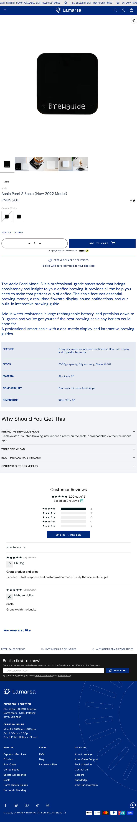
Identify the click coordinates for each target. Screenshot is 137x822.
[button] (49, 509)
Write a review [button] (68, 534)
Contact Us (81, 769)
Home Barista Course (16, 785)
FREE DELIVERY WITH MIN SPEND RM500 (83, 2)
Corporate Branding (15, 790)
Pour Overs (10, 764)
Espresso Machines (15, 754)
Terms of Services (44, 675)
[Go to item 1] (7, 164)
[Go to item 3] (36, 164)
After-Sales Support (86, 759)
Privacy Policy (64, 675)
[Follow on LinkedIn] (48, 805)
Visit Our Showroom (86, 785)
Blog (41, 759)
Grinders (9, 759)
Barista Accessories (15, 774)
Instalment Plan (48, 764)
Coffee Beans (11, 769)
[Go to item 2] (22, 164)
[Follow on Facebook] (5, 805)
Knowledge (81, 780)
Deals (7, 780)
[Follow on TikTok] (37, 805)
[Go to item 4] (51, 164)
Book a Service (83, 764)
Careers (79, 774)
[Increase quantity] (41, 243)
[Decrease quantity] (28, 243)
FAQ (41, 754)
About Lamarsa (83, 754)
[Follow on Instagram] (16, 805)
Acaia (4, 188)
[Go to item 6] (80, 164)
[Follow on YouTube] (27, 805)
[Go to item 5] (66, 164)
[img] (14, 558)
